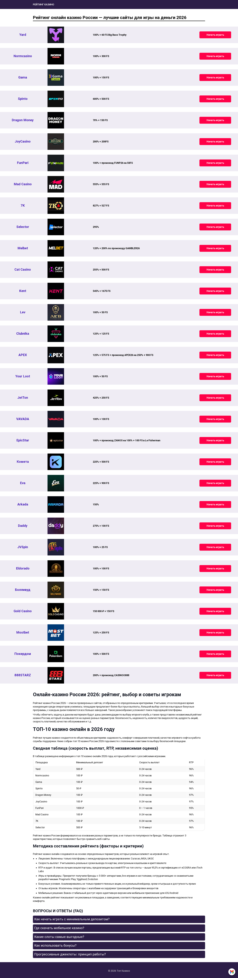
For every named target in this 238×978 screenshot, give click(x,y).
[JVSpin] (56, 547)
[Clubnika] (56, 333)
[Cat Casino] (56, 269)
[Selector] (56, 227)
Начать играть (215, 34)
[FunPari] (56, 163)
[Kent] (56, 291)
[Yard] (56, 35)
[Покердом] (56, 654)
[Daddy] (56, 526)
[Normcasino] (56, 56)
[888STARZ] (56, 675)
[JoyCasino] (56, 141)
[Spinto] (56, 99)
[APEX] (56, 355)
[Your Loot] (56, 376)
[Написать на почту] (231, 971)
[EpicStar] (56, 440)
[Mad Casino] (56, 184)
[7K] (56, 205)
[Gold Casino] (56, 611)
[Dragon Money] (56, 120)
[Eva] (56, 483)
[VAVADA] (56, 419)
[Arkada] (56, 504)
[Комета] (56, 462)
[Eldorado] (56, 568)
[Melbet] (56, 248)
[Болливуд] (56, 590)
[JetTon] (56, 397)
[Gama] (56, 77)
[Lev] (56, 312)
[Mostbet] (56, 632)
